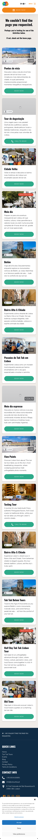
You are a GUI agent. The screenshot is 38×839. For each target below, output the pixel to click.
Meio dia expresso (13, 406)
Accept (19, 822)
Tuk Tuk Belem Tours (14, 600)
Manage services (19, 817)
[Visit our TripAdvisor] (18, 796)
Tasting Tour (10, 504)
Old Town (8, 701)
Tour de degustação (14, 118)
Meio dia (8, 212)
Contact (5, 762)
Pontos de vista (12, 68)
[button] (35, 799)
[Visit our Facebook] (4, 796)
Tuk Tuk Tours (7, 754)
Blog (4, 759)
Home (4, 752)
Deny (19, 828)
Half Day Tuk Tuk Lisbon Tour (16, 649)
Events (4, 757)
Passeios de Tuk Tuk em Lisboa (16, 359)
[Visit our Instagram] (13, 796)
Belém (7, 262)
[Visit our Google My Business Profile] (8, 796)
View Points (10, 456)
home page (27, 38)
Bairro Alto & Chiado (14, 310)
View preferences (19, 834)
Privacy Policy (7, 764)
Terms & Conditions (9, 767)
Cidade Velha (10, 169)
